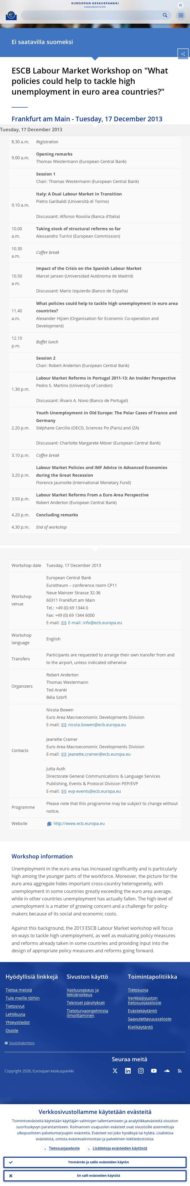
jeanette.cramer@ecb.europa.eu (99, 754)
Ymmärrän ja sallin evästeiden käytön (98, 1162)
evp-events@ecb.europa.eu (94, 792)
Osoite (12, 1031)
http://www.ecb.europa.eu (79, 824)
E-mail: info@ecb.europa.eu (95, 623)
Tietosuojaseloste (64, 1149)
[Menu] (181, 15)
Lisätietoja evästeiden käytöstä (120, 1149)
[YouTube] (153, 1070)
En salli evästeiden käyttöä (98, 1175)
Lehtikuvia (15, 1015)
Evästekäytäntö (142, 1011)
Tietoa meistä (19, 990)
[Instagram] (140, 1070)
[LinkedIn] (127, 1070)
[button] (180, 5)
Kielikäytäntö (140, 1027)
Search (165, 15)
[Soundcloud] (166, 1070)
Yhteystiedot (18, 1023)
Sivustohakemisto (22, 1043)
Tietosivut (15, 1006)
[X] (114, 1070)
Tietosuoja (138, 990)
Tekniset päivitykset (86, 1003)
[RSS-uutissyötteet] (179, 1070)
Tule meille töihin (23, 998)
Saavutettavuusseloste (149, 1019)
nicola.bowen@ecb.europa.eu (97, 725)
